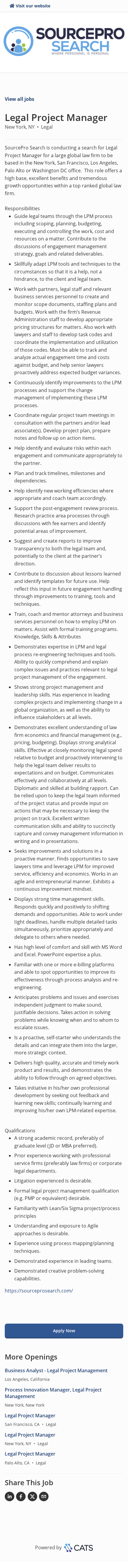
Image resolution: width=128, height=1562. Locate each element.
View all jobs (19, 99)
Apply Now (64, 1330)
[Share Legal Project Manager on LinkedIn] (9, 1498)
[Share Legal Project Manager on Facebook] (21, 1498)
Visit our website (33, 6)
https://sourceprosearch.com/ (39, 1290)
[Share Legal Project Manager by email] (44, 1498)
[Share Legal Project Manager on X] (32, 1498)
